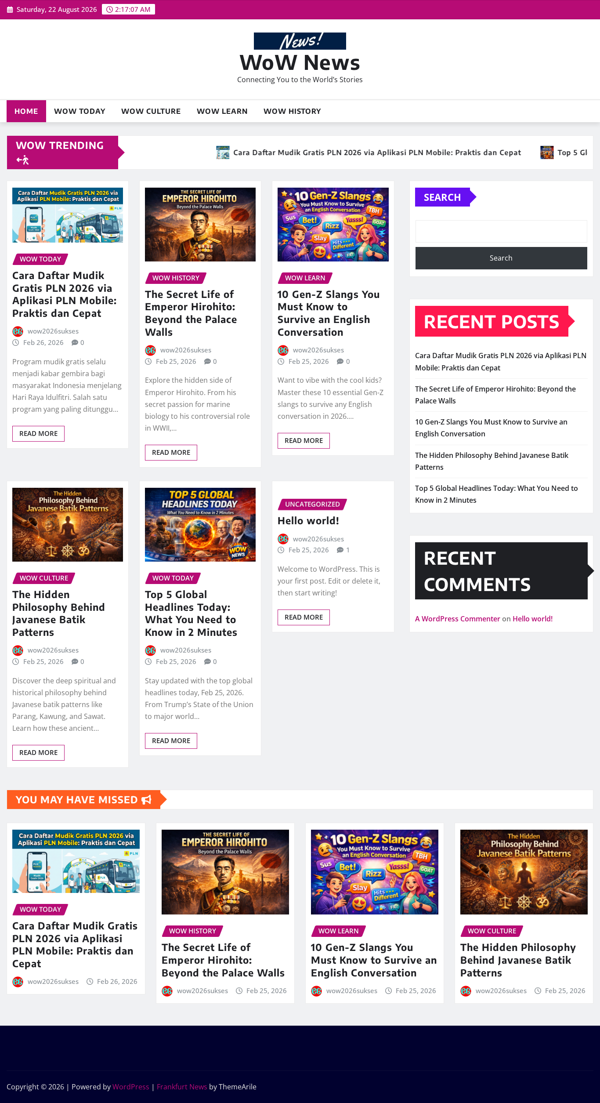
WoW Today (79, 111)
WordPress (130, 1087)
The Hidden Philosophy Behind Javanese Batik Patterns (58, 613)
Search (442, 196)
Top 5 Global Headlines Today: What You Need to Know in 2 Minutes (191, 613)
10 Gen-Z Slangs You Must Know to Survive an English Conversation (329, 313)
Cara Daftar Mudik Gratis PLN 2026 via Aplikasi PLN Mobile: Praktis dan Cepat (64, 294)
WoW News (300, 61)
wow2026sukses (53, 331)
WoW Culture (151, 111)
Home (26, 111)
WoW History (292, 111)
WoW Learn (222, 111)
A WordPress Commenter (457, 619)
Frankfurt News (182, 1087)
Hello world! (309, 520)
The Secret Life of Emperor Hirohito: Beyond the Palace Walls (191, 313)
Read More (38, 433)
